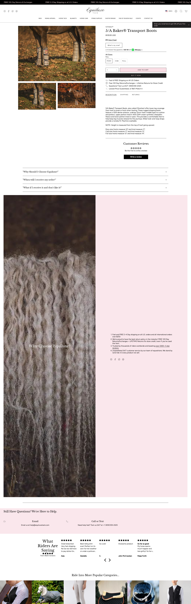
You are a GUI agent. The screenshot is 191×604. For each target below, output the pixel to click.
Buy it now (136, 75)
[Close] (189, 25)
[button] (50, 18)
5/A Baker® (109, 27)
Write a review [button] (136, 157)
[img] (48, 553)
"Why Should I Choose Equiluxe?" (40, 172)
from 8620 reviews (47, 556)
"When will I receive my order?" (39, 179)
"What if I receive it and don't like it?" (42, 187)
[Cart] (186, 11)
